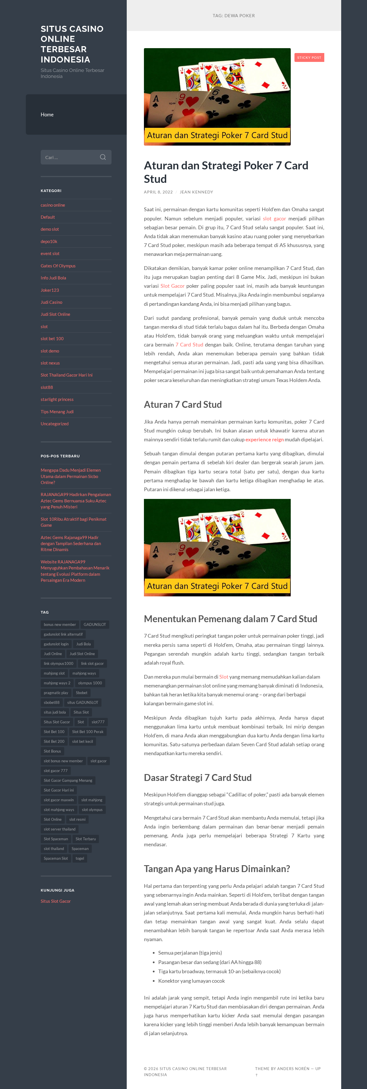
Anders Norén (293, 1068)
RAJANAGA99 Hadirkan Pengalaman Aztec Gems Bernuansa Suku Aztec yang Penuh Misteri (76, 500)
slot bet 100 (52, 338)
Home (47, 114)
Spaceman (80, 848)
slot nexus (50, 362)
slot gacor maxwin (59, 800)
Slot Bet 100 (54, 731)
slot (44, 326)
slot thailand (54, 848)
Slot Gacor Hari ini (59, 790)
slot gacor (99, 761)
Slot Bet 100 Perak (88, 731)
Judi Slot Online (55, 314)
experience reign (264, 439)
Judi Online (53, 653)
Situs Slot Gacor (57, 722)
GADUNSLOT (95, 624)
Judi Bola (83, 644)
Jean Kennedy (196, 192)
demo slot (50, 229)
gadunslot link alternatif (63, 634)
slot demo (50, 350)
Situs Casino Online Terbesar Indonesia (72, 44)
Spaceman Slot (56, 858)
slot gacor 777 (56, 770)
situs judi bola (55, 712)
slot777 (98, 722)
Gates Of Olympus (58, 265)
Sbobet (81, 692)
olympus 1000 (90, 683)
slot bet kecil (82, 741)
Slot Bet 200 (54, 741)
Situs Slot (81, 712)
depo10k (49, 241)
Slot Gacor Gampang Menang (68, 780)
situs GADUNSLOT (82, 702)
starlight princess (57, 399)
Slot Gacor (173, 286)
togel (80, 858)
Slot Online (53, 819)
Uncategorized (55, 423)
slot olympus (92, 809)
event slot (50, 253)
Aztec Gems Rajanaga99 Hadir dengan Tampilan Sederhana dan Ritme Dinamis (71, 543)
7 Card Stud (189, 344)
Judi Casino (51, 302)
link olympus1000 (58, 663)
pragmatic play (56, 692)
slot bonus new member (63, 761)
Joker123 (50, 290)
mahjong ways (84, 673)
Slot (81, 722)
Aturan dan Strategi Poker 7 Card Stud (226, 171)
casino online (53, 204)
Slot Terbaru (86, 839)
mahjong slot (54, 673)
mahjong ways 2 (57, 683)
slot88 (47, 387)
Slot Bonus (52, 751)
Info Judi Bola (53, 277)
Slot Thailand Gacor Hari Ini (67, 374)
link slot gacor (92, 663)
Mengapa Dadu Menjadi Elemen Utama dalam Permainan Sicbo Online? (71, 476)
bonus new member (60, 624)
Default (48, 217)
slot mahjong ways (59, 809)
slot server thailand (59, 829)
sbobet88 (52, 702)
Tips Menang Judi (57, 411)
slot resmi (77, 819)
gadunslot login (56, 644)
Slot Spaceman (56, 839)
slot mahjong (91, 800)
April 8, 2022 (158, 192)
